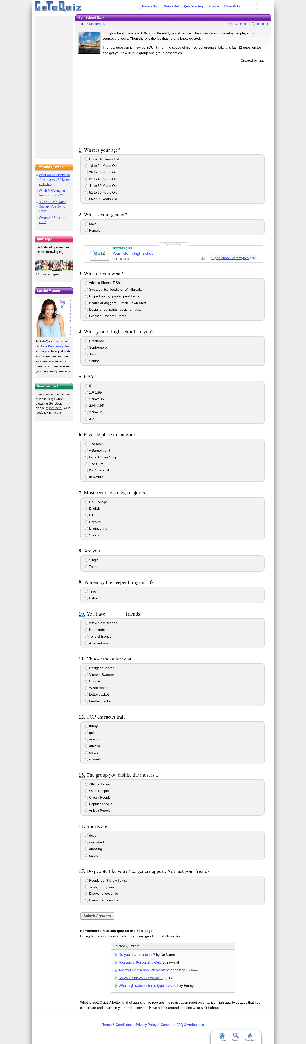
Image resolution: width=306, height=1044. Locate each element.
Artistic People (99, 810)
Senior (93, 361)
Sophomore (97, 347)
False (93, 598)
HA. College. (98, 502)
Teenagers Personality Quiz (140, 962)
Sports (93, 535)
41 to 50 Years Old (102, 186)
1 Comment (239, 24)
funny (93, 726)
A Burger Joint (99, 450)
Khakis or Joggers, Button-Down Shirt (117, 303)
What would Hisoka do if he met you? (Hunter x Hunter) (54, 179)
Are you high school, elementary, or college (152, 970)
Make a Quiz (150, 6)
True (92, 591)
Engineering (97, 528)
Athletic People (99, 784)
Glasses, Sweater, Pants (107, 316)
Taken (93, 566)
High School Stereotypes (230, 258)
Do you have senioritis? (137, 954)
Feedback (262, 24)
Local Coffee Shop (102, 457)
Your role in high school (133, 253)
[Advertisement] (173, 103)
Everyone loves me (103, 893)
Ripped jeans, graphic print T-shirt (114, 296)
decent (93, 835)
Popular (214, 6)
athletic (94, 746)
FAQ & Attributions (190, 1025)
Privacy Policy (146, 1025)
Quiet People (98, 791)
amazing (95, 849)
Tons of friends (99, 636)
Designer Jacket (101, 668)
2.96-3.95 (96, 405)
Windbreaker (98, 688)
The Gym (95, 464)
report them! (54, 408)
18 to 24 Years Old (102, 166)
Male (92, 224)
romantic (95, 759)
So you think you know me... (141, 978)
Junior (93, 354)
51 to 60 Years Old (102, 192)
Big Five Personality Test (53, 346)
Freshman (96, 341)
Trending (250, 1040)
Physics (94, 522)
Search (236, 1040)
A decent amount (101, 643)
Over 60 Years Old (102, 199)
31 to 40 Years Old (102, 179)
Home (222, 1040)
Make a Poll (171, 6)
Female (94, 230)
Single (93, 560)
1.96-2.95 (96, 399)
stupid (93, 855)
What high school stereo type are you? (148, 986)
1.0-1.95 (95, 392)
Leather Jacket (100, 701)
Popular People (100, 804)
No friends (96, 630)
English (94, 508)
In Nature (95, 477)
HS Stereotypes (94, 24)
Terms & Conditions (117, 1025)
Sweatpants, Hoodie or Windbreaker (116, 289)
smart (93, 752)
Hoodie (94, 681)
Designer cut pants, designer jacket (115, 309)
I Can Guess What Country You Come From (52, 206)
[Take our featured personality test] (54, 317)
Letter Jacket (98, 694)
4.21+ (93, 419)
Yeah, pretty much (102, 887)
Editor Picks (232, 6)
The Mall (95, 444)
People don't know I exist (107, 880)
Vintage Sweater (101, 674)
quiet (92, 733)
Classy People (99, 797)
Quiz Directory (194, 6)
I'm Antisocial (98, 470)
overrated (96, 842)
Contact (166, 1025)
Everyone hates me (103, 900)
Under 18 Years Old (103, 159)
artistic (93, 739)
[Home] (58, 6)
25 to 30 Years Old (102, 172)
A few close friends (102, 623)
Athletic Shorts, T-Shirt (105, 283)
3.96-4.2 (95, 412)
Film (92, 515)
